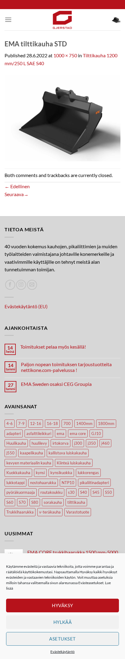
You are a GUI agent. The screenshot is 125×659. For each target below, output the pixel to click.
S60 (9, 502)
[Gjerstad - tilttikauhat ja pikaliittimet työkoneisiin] (62, 19)
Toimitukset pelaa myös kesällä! (53, 347)
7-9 (21, 423)
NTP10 (68, 482)
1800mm (106, 423)
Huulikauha (16, 443)
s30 (71, 492)
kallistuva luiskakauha (68, 452)
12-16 (35, 423)
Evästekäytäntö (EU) (26, 306)
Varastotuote (77, 512)
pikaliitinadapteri (94, 482)
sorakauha (53, 502)
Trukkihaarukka (20, 512)
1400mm (84, 423)
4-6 (9, 423)
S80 (34, 502)
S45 (96, 492)
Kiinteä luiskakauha (74, 462)
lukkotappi (15, 482)
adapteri (13, 433)
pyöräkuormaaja (20, 492)
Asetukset (62, 638)
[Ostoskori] (115, 19)
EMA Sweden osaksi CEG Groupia (56, 384)
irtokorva (60, 443)
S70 (22, 502)
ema (60, 433)
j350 (92, 443)
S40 (83, 492)
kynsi (40, 472)
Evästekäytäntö (62, 651)
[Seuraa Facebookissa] (10, 285)
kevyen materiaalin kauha (28, 462)
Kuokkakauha (18, 472)
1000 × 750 (65, 55)
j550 (10, 452)
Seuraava (17, 194)
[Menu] (8, 19)
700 (67, 423)
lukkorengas (88, 472)
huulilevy (39, 443)
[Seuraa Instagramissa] (21, 285)
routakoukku (51, 492)
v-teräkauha (50, 512)
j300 (78, 443)
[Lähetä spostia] (32, 285)
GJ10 (96, 433)
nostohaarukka (43, 482)
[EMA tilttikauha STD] (62, 117)
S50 (108, 492)
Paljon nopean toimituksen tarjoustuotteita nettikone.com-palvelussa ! (66, 367)
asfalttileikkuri (38, 433)
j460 (105, 443)
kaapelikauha (31, 452)
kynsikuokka (61, 472)
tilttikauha (76, 502)
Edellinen (17, 186)
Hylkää (62, 622)
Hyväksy (62, 605)
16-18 (52, 423)
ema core (78, 433)
